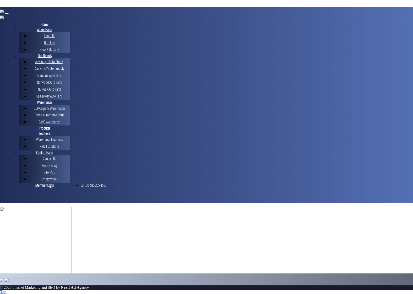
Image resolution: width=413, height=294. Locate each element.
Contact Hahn (44, 152)
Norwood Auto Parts (49, 82)
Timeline (49, 42)
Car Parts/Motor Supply (49, 68)
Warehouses (44, 102)
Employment (49, 179)
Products (44, 128)
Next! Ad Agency (75, 287)
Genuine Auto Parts (49, 75)
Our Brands (45, 55)
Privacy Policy (49, 165)
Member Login (44, 185)
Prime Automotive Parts (49, 115)
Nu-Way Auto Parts (49, 89)
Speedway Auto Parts (49, 96)
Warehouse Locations (49, 139)
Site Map (49, 172)
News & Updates (49, 49)
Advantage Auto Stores (49, 61)
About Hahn (44, 29)
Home (45, 24)
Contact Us (49, 158)
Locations (44, 133)
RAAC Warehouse (49, 122)
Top (3, 292)
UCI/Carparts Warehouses (49, 108)
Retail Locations (49, 146)
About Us (49, 35)
